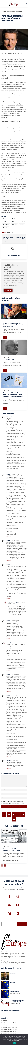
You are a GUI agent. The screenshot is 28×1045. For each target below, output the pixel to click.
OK (14, 1042)
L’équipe (12, 982)
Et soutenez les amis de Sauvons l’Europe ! (17, 1001)
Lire (5, 337)
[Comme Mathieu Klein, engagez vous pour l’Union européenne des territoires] (14, 380)
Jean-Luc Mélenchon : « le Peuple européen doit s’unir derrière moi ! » (13, 325)
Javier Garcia (6, 860)
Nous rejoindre (14, 991)
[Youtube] (18, 814)
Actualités (6, 11)
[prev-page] (2, 865)
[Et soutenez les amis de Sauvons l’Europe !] (5, 1003)
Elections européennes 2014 (12, 13)
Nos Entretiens (16, 11)
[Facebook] (4, 814)
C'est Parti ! (21, 924)
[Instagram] (9, 814)
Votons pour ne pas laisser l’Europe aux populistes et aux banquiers (8, 239)
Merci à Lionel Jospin (10, 360)
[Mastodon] (14, 819)
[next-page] (5, 865)
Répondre (8, 469)
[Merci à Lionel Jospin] (14, 347)
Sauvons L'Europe (15, 984)
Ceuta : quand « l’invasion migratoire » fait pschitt (12, 849)
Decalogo (13, 973)
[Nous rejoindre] (5, 994)
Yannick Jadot (11, 232)
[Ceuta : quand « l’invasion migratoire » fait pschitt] (14, 836)
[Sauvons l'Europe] (2, 54)
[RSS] (14, 814)
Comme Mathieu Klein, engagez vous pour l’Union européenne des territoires (13, 394)
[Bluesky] (23, 814)
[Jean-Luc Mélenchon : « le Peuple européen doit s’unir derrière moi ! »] (14, 311)
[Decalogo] (5, 976)
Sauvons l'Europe (9, 53)
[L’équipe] (5, 985)
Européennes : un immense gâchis (20, 238)
